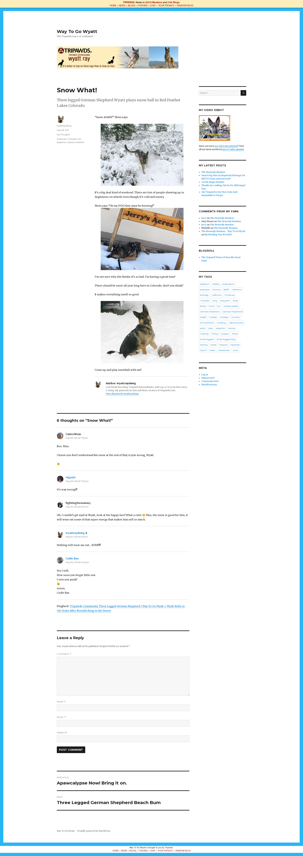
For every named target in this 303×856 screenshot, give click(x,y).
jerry (203, 218)
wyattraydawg (64, 125)
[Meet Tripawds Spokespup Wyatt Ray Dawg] (222, 128)
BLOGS (131, 5)
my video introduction (225, 146)
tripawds (235, 344)
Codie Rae (72, 558)
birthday (204, 295)
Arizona (216, 289)
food (211, 306)
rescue (231, 328)
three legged (207, 339)
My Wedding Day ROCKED (218, 234)
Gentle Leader (230, 306)
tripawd (71, 142)
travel (213, 344)
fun (79, 139)
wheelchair (224, 350)
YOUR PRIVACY (166, 5)
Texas (235, 333)
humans (236, 317)
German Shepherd (209, 311)
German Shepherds (232, 311)
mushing (221, 322)
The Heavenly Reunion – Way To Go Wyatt (223, 231)
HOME (113, 5)
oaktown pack (236, 322)
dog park (225, 300)
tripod (203, 350)
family (203, 306)
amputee (61, 139)
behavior (237, 289)
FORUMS (142, 5)
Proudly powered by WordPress (93, 831)
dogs (235, 300)
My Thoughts (63, 134)
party (202, 328)
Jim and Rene (207, 322)
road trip (204, 333)
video (212, 350)
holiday (213, 317)
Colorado (72, 139)
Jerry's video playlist (233, 149)
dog (215, 300)
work (235, 350)
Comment (64, 654)
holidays (224, 317)
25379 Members (153, 2)
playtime (61, 142)
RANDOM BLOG (185, 5)
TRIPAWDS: (129, 2)
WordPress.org (209, 384)
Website (62, 732)
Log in (204, 374)
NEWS (122, 5)
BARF (226, 289)
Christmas (229, 295)
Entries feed (207, 378)
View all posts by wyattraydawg (122, 393)
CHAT (153, 5)
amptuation (228, 284)
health (203, 317)
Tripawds (169, 847)
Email (61, 717)
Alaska (216, 284)
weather (80, 142)
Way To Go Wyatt (77, 31)
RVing (215, 333)
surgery (225, 333)
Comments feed (209, 381)
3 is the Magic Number (212, 182)
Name (61, 701)
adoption (204, 284)
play (210, 328)
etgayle (71, 477)
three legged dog (226, 339)
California (216, 295)
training (204, 344)
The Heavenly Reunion (213, 172)
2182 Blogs (173, 2)
